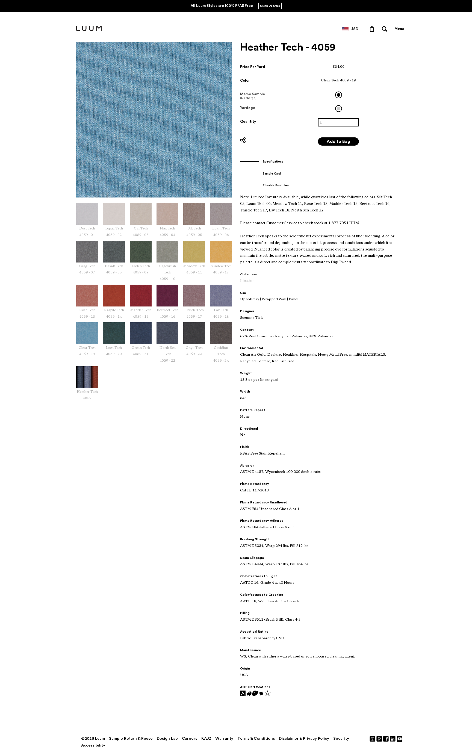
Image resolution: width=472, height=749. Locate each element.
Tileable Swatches (276, 185)
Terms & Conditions (256, 738)
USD (354, 29)
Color (245, 80)
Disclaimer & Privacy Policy (304, 738)
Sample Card (271, 173)
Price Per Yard (252, 67)
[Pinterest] (379, 738)
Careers (189, 738)
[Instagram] (373, 738)
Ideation (247, 281)
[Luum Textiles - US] (89, 30)
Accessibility (93, 745)
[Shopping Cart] (372, 28)
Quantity (248, 121)
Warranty (224, 738)
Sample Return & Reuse (131, 738)
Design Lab (167, 738)
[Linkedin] (393, 738)
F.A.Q (206, 738)
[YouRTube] (400, 738)
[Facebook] (386, 738)
